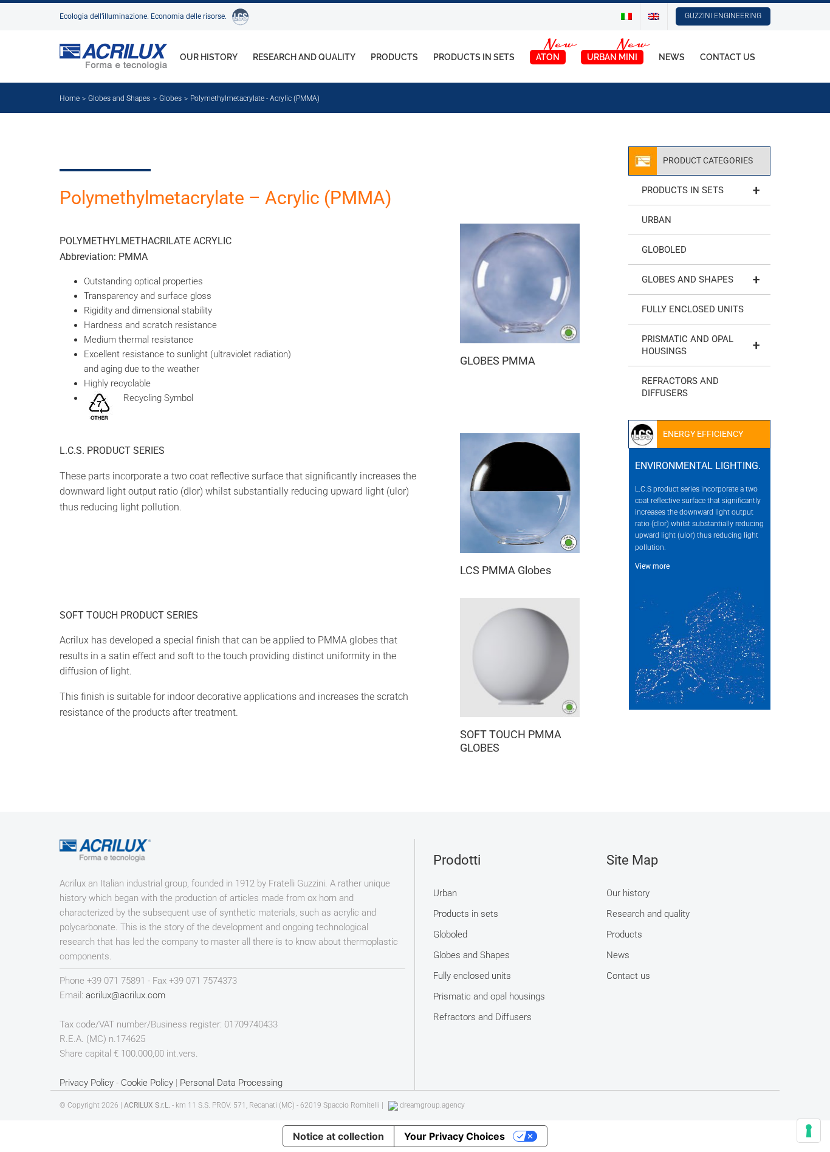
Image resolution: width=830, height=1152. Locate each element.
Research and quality (648, 913)
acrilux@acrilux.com (125, 995)
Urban (656, 219)
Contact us (628, 975)
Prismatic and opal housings (701, 345)
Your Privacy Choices (454, 1136)
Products (624, 934)
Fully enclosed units (693, 309)
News (617, 955)
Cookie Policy (147, 1082)
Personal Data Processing (231, 1082)
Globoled (664, 249)
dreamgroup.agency (432, 1105)
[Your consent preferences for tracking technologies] (808, 1130)
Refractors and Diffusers (680, 387)
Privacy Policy (87, 1082)
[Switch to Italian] (626, 16)
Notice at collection (338, 1136)
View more (652, 566)
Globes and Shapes (701, 279)
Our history (628, 893)
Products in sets (701, 190)
